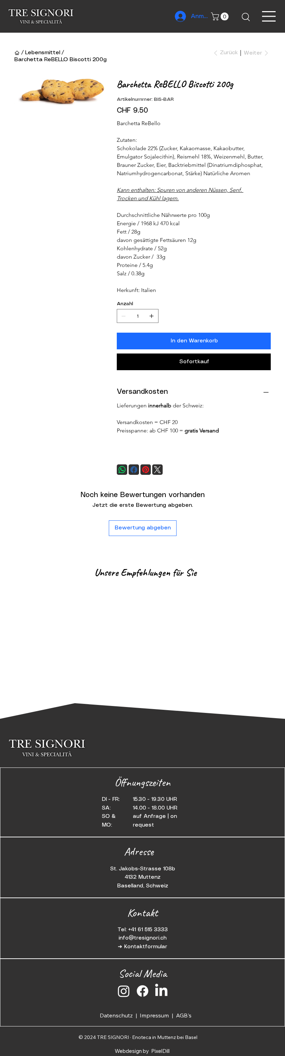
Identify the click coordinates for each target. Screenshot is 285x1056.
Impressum (156, 1015)
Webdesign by (132, 1051)
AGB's (184, 1015)
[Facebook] (134, 469)
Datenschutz (118, 1015)
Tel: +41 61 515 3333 (142, 929)
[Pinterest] (145, 469)
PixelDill (160, 1051)
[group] (142, 589)
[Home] (17, 52)
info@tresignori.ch (142, 938)
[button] (220, 17)
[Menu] (269, 16)
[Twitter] (157, 469)
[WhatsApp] (122, 469)
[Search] (245, 16)
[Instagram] (123, 991)
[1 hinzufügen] (151, 316)
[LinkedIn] (161, 991)
